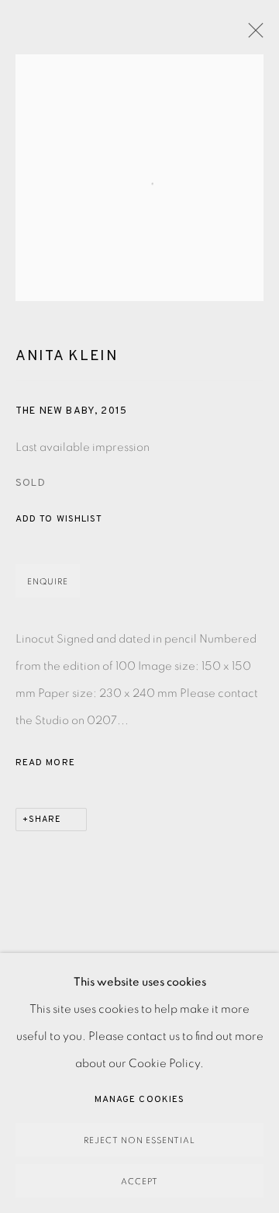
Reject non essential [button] (139, 1140)
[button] (59, 519)
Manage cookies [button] (139, 1099)
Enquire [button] (47, 581)
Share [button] (45, 819)
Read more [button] (45, 763)
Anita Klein (67, 356)
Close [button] (252, 35)
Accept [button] (139, 1181)
